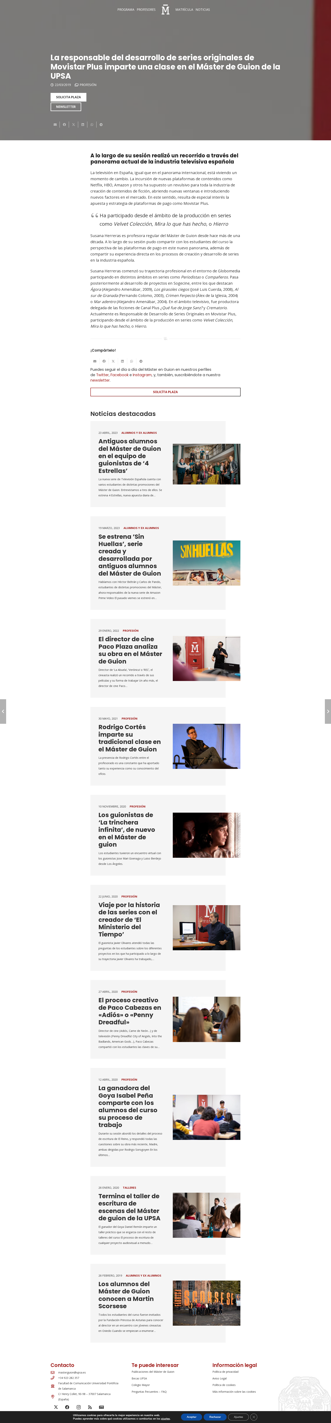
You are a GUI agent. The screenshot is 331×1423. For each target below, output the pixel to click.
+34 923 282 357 (68, 1378)
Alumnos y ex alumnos (139, 433)
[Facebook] (67, 1407)
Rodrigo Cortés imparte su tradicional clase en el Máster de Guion (129, 738)
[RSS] (90, 1407)
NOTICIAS (203, 9)
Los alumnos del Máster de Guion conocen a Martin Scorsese (126, 1295)
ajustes (165, 1419)
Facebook (120, 375)
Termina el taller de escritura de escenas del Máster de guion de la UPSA (129, 1207)
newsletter (100, 380)
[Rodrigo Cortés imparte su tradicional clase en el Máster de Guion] (206, 746)
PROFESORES (146, 9)
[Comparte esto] (64, 124)
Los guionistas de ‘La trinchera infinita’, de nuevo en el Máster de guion (126, 830)
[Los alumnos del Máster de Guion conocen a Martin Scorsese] (206, 1303)
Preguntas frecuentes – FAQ (149, 1391)
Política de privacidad (225, 1371)
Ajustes (238, 1417)
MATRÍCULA (184, 9)
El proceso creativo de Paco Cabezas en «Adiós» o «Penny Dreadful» (129, 1011)
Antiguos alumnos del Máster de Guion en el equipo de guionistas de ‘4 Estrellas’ (129, 456)
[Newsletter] (101, 1407)
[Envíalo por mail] (55, 124)
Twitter (102, 375)
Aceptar (191, 1417)
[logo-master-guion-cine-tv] (165, 9)
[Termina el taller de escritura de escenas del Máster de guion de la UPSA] (206, 1215)
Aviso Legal (219, 1378)
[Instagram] (78, 1407)
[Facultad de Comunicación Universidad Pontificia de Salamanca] (54, 1386)
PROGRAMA (125, 9)
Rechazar (215, 1417)
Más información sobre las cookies (234, 1391)
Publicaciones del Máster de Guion (153, 1371)
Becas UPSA (139, 1378)
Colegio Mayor (141, 1385)
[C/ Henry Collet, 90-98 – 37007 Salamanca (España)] (54, 1396)
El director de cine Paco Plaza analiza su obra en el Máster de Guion (130, 650)
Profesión (88, 85)
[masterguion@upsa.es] (54, 1372)
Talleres (129, 1187)
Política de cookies (224, 1385)
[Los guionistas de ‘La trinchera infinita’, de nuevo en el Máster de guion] (206, 835)
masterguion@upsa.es (72, 1372)
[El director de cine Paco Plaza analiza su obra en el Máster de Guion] (206, 658)
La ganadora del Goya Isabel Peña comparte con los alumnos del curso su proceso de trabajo (127, 1106)
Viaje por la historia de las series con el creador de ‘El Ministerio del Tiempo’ (129, 920)
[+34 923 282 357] (54, 1378)
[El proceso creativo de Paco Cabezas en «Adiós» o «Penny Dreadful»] (206, 1019)
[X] (56, 1407)
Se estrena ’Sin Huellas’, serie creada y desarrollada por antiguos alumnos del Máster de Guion (129, 555)
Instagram (142, 375)
